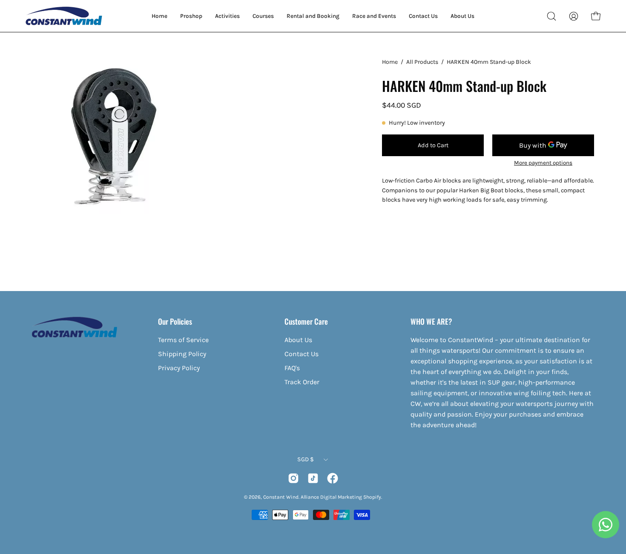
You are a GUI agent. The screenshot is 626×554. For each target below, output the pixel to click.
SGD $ (305, 459)
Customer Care (306, 321)
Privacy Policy (179, 368)
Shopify (372, 497)
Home (390, 62)
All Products (422, 62)
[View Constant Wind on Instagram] (293, 478)
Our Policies (175, 321)
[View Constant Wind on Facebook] (332, 478)
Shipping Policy (182, 354)
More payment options (543, 163)
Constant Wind (281, 497)
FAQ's (292, 368)
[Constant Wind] (64, 16)
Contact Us (301, 354)
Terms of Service (183, 340)
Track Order (301, 382)
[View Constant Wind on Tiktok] (313, 478)
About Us (298, 340)
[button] (551, 16)
